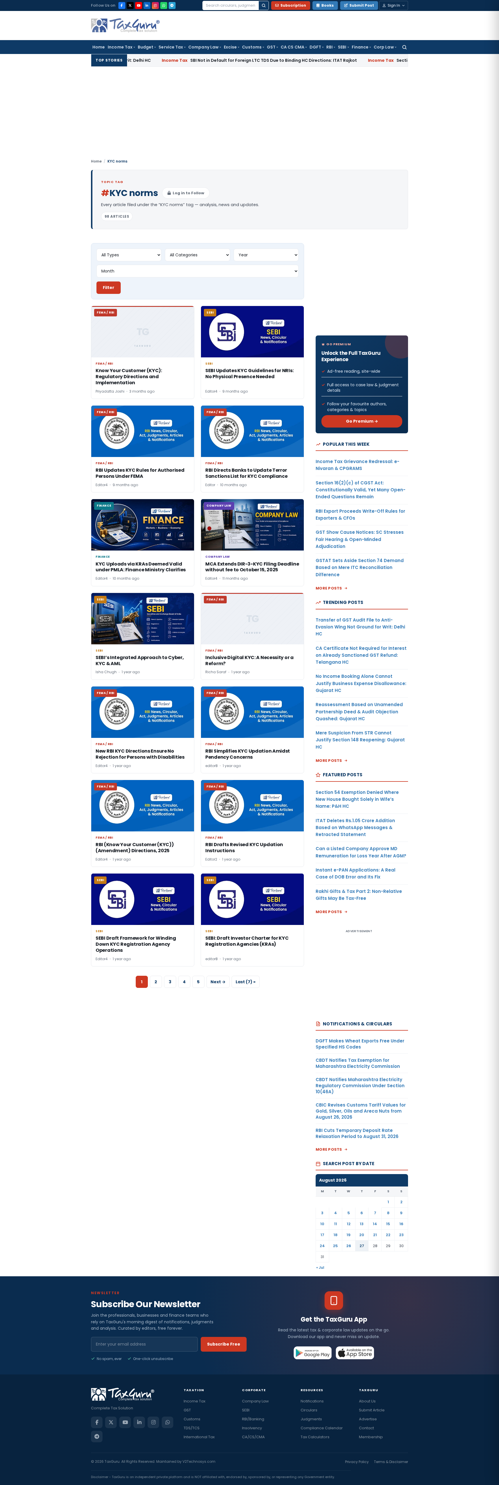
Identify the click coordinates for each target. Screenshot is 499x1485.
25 (335, 1246)
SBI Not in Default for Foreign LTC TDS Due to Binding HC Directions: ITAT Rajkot (222, 60)
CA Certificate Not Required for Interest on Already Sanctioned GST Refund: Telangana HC (361, 655)
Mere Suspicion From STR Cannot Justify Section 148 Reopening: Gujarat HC (360, 740)
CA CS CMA (292, 47)
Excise (230, 47)
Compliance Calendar (322, 1428)
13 (362, 1224)
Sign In (394, 5)
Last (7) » (246, 982)
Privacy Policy (357, 1461)
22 (388, 1235)
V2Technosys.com (199, 1461)
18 (336, 1235)
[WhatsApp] (163, 5)
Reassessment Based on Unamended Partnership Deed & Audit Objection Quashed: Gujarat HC (359, 712)
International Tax (199, 1437)
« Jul (320, 1267)
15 (388, 1224)
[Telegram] (172, 5)
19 (349, 1235)
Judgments (311, 1419)
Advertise (368, 1419)
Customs (252, 47)
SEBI (342, 47)
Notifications (312, 1401)
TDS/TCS (192, 1428)
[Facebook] (121, 5)
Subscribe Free (223, 1344)
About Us (367, 1401)
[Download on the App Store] (355, 1352)
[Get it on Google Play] (312, 1352)
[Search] (264, 5)
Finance (360, 47)
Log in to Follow (188, 193)
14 (375, 1224)
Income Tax (120, 47)
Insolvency (252, 1428)
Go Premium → (362, 421)
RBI (329, 47)
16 (401, 1224)
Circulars (309, 1410)
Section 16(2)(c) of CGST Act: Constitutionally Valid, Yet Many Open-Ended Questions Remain (360, 490)
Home (98, 47)
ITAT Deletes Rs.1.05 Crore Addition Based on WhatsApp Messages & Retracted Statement (355, 828)
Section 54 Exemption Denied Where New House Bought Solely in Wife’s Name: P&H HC (357, 799)
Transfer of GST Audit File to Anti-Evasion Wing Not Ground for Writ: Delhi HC (360, 627)
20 (361, 1235)
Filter (108, 287)
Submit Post (361, 5)
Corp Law (384, 47)
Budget (145, 47)
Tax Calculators (315, 1437)
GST (271, 47)
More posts (329, 588)
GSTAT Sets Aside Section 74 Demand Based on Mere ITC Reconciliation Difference (360, 567)
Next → (218, 982)
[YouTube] (138, 5)
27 (362, 1246)
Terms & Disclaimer (391, 1461)
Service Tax (171, 47)
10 (322, 1224)
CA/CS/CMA (253, 1437)
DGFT (315, 47)
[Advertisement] (249, 115)
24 (322, 1246)
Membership (371, 1437)
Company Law (203, 47)
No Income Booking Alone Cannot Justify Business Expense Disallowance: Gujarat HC (361, 683)
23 (401, 1235)
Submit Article (372, 1410)
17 (322, 1235)
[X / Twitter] (130, 5)
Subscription (293, 5)
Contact (366, 1428)
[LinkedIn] (147, 5)
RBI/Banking (253, 1419)
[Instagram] (155, 5)
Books (327, 5)
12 (349, 1224)
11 (335, 1224)
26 (348, 1246)
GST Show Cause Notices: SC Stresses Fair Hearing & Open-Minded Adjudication (360, 539)
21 (375, 1235)
